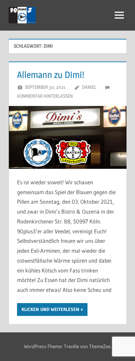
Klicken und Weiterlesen (50, 309)
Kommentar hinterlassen (45, 96)
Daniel (89, 87)
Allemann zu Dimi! (50, 74)
